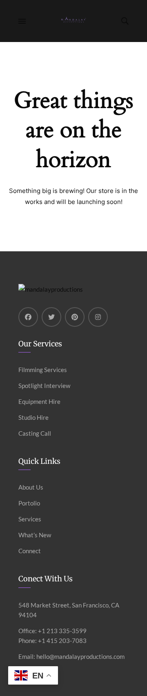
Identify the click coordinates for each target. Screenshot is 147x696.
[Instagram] (98, 317)
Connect (29, 550)
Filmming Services (42, 369)
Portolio (29, 503)
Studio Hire (33, 417)
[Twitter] (51, 317)
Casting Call (34, 433)
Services (29, 519)
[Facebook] (28, 317)
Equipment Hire (39, 401)
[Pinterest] (75, 317)
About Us (30, 487)
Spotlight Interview (44, 385)
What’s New (34, 535)
